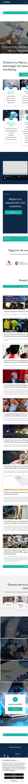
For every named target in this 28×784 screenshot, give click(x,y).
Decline (14, 777)
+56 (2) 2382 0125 (17, 756)
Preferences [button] (12, 770)
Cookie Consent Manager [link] (7, 760)
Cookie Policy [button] (7, 768)
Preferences (14, 780)
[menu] (25, 2)
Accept (14, 774)
